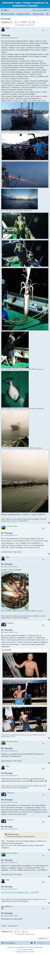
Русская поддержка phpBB (25, 949)
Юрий (7, 28)
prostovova (10, 623)
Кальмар (5, 18)
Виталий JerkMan (12, 526)
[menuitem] (6, 10)
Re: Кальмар (6, 533)
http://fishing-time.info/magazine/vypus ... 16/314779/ (20, 892)
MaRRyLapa (8, 906)
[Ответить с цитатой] (43, 30)
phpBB (21, 947)
